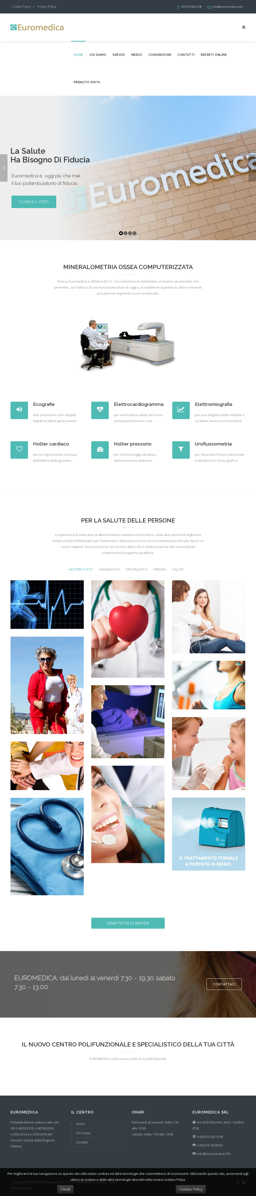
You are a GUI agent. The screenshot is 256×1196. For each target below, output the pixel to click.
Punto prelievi (209, 760)
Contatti (186, 55)
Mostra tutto (81, 569)
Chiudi (65, 1189)
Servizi (118, 55)
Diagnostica (109, 569)
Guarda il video (34, 202)
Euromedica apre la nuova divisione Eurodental (128, 821)
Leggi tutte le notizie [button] (128, 923)
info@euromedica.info (214, 1153)
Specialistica (136, 569)
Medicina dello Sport (47, 611)
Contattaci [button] (224, 984)
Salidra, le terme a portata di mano (208, 841)
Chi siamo (98, 55)
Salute (178, 569)
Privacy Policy (46, 6)
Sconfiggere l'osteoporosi (47, 692)
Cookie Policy (21, 6)
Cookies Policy (190, 1189)
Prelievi (160, 569)
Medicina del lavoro (47, 773)
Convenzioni (160, 55)
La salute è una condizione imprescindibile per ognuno (128, 636)
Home (78, 55)
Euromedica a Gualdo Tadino (47, 853)
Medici (136, 55)
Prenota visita (87, 82)
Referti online (214, 55)
